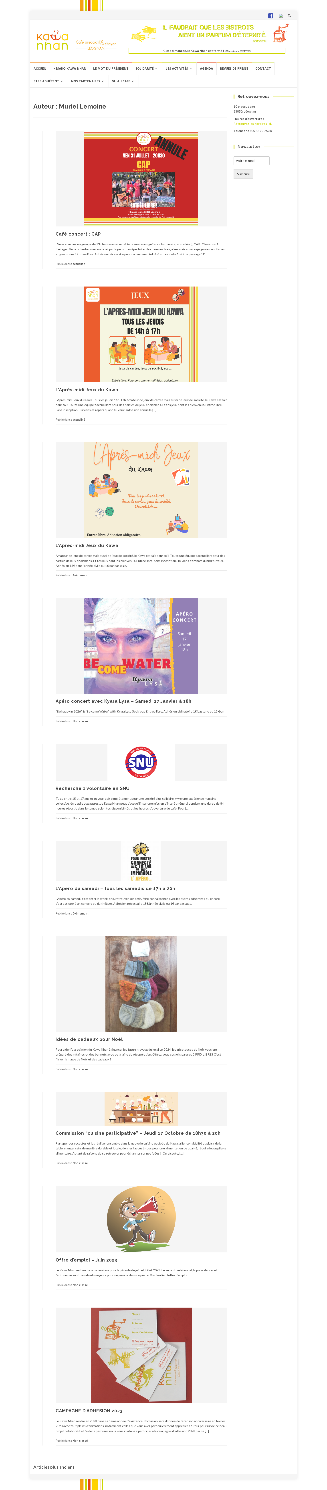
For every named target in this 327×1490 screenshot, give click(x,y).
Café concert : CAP (78, 234)
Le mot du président (111, 68)
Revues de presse (234, 68)
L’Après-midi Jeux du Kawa (87, 389)
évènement (81, 575)
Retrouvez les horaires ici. (253, 123)
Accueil (40, 68)
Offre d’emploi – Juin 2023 (86, 1260)
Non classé (80, 721)
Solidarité (144, 68)
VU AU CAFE (121, 81)
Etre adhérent (46, 81)
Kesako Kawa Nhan (69, 68)
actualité (79, 264)
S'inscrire (243, 174)
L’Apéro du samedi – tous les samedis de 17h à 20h (115, 888)
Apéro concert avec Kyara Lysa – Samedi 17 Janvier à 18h (124, 701)
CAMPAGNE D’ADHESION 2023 (89, 1410)
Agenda (206, 68)
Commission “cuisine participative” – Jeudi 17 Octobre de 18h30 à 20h (138, 1133)
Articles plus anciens (54, 1467)
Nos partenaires (85, 81)
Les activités (177, 68)
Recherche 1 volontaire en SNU (93, 788)
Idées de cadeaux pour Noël (89, 1039)
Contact (263, 68)
